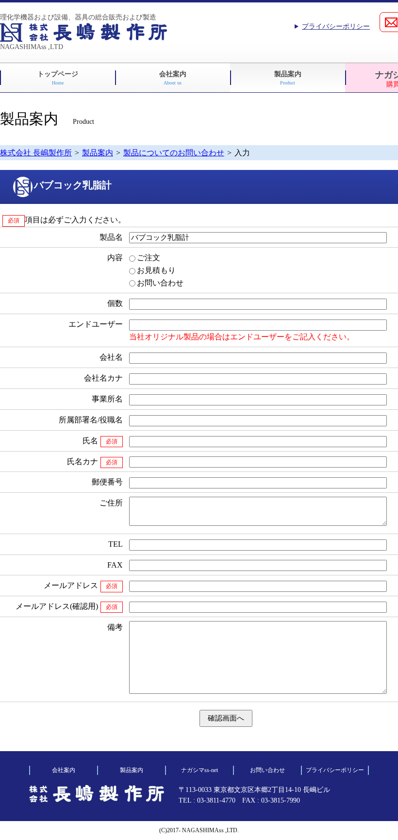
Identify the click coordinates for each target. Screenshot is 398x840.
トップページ (57, 77)
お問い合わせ (267, 770)
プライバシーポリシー (336, 26)
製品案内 (287, 77)
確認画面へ (226, 718)
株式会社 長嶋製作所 (36, 153)
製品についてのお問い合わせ (173, 153)
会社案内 (172, 77)
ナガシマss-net (199, 770)
